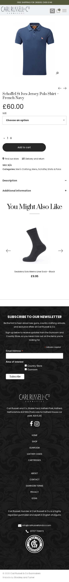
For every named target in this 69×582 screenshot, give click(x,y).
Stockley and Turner (24, 577)
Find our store (12, 158)
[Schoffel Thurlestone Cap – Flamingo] (59, 88)
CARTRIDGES (34, 460)
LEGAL (34, 498)
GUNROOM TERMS (34, 485)
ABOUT (34, 473)
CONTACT (35, 479)
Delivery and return (34, 158)
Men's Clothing (23, 169)
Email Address (14, 350)
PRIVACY (34, 492)
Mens (34, 169)
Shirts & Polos (54, 169)
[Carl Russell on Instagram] (36, 422)
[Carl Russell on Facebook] (32, 422)
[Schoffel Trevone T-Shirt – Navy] (64, 88)
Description (10, 180)
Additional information (17, 190)
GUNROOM (34, 447)
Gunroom (32, 369)
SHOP (34, 441)
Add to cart (24, 147)
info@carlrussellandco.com (36, 525)
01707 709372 (37, 531)
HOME (34, 435)
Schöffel (42, 169)
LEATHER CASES (34, 453)
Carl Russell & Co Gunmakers (25, 573)
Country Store (34, 365)
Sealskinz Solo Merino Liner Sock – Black (34, 271)
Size (5, 113)
